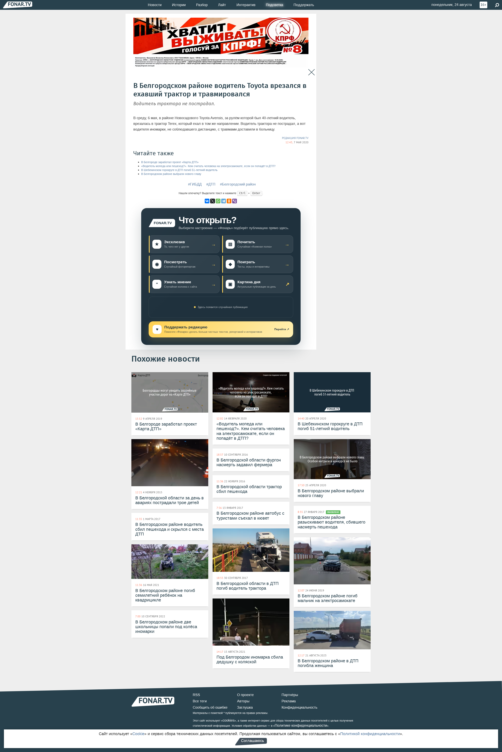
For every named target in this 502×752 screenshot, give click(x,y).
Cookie (138, 733)
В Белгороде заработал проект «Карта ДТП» (170, 162)
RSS (196, 695)
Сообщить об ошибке (210, 707)
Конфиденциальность (299, 707)
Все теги (200, 701)
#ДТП (210, 184)
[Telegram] (223, 201)
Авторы (243, 701)
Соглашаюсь (252, 740)
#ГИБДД (195, 184)
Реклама (289, 701)
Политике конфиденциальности (301, 725)
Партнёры (290, 695)
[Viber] (234, 201)
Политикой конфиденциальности (370, 733)
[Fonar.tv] (17, 5)
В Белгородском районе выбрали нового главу (171, 174)
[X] (212, 201)
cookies (229, 720)
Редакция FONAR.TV (295, 138)
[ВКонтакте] (207, 201)
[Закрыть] (311, 72)
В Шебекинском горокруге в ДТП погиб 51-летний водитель (179, 170)
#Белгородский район (238, 184)
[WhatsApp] (218, 201)
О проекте (245, 695)
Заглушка (245, 707)
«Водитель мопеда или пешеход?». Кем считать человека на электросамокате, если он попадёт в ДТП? (208, 166)
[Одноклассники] (229, 201)
